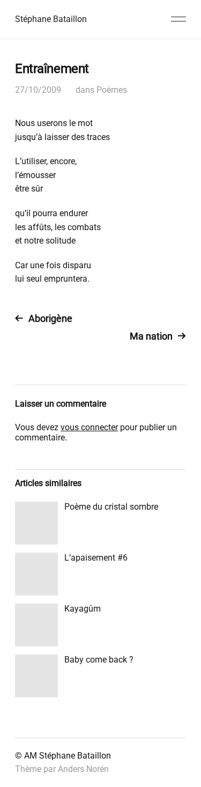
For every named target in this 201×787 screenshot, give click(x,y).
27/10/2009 (38, 90)
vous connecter (89, 427)
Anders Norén (83, 769)
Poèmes (111, 90)
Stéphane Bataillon (51, 19)
